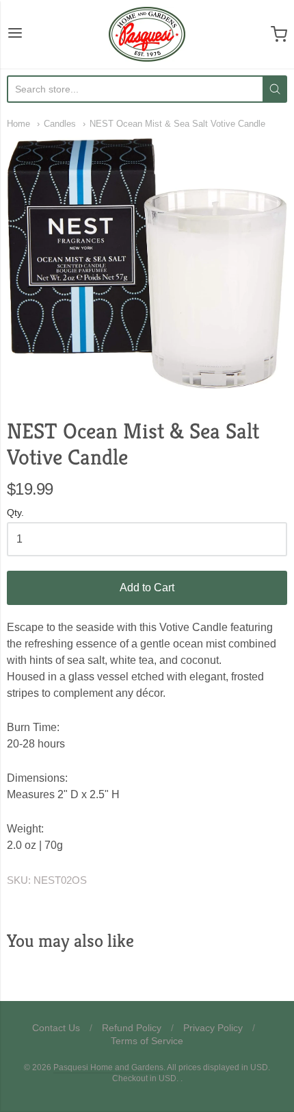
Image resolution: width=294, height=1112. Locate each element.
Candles (60, 124)
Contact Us (56, 1027)
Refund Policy (131, 1027)
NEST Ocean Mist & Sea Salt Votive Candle (177, 124)
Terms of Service (147, 1040)
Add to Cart (147, 587)
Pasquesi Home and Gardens (108, 1067)
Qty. (15, 513)
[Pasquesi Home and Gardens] (147, 34)
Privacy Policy (213, 1027)
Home (18, 124)
